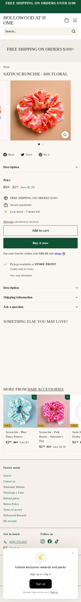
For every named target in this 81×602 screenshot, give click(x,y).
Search (7, 475)
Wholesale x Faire (13, 492)
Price (6, 180)
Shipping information (17, 297)
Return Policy (11, 504)
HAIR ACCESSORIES (46, 389)
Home (6, 67)
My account (10, 521)
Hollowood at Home (24, 20)
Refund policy (11, 498)
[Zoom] (65, 134)
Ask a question (13, 307)
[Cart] (66, 20)
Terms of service (12, 509)
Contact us (9, 481)
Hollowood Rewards (15, 515)
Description (11, 167)
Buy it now (40, 243)
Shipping (8, 221)
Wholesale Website (14, 487)
